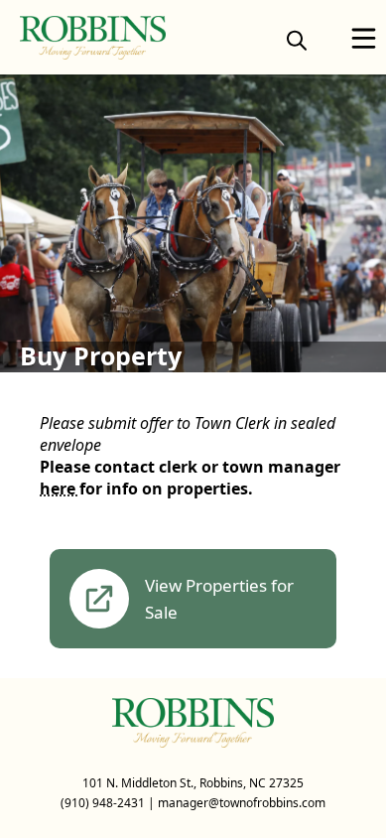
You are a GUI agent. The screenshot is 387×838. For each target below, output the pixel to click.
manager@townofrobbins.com (241, 802)
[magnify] (297, 40)
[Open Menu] (363, 38)
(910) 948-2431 (103, 802)
